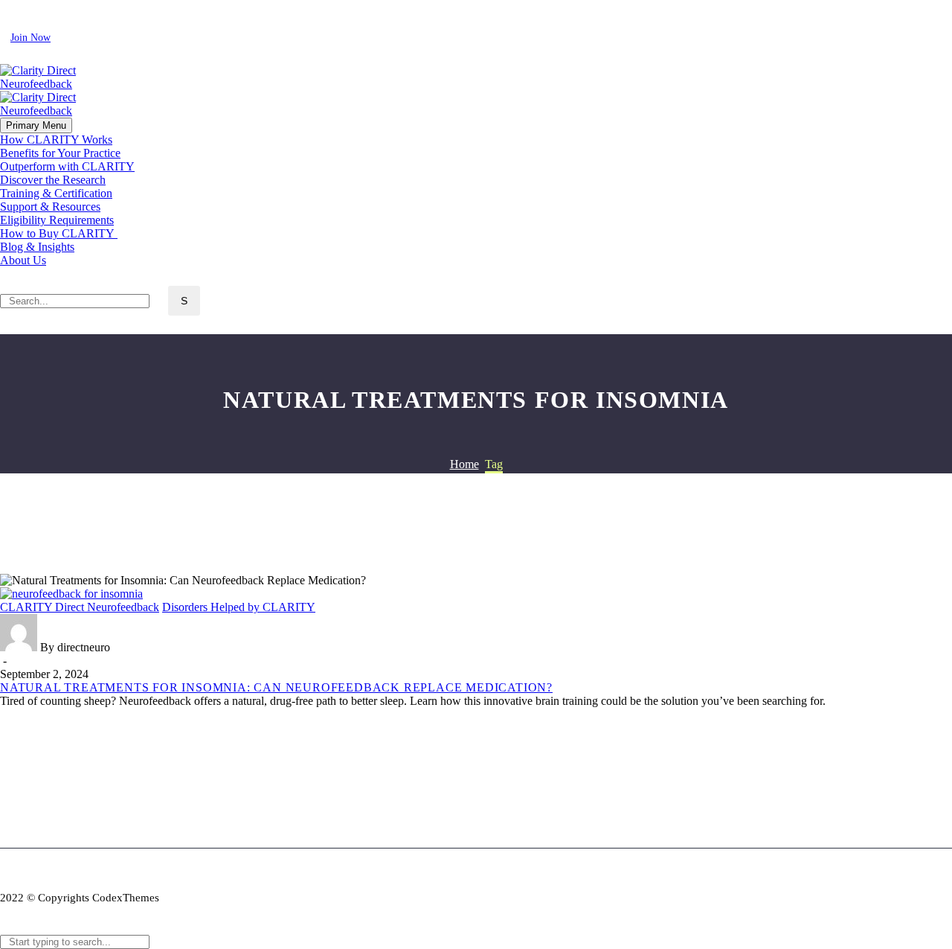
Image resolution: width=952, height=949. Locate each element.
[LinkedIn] (29, 6)
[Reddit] (121, 727)
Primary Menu (36, 125)
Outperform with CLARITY (67, 166)
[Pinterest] (87, 6)
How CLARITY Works (56, 139)
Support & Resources (50, 206)
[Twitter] (48, 6)
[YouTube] (106, 6)
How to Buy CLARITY (59, 233)
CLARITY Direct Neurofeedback (79, 607)
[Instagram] (68, 6)
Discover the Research (53, 179)
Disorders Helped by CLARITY (238, 607)
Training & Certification (56, 193)
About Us (23, 260)
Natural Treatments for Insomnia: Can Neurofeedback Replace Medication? (276, 687)
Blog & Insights (37, 246)
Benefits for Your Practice (60, 153)
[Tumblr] (77, 727)
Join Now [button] (30, 37)
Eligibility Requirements (57, 220)
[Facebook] (10, 6)
